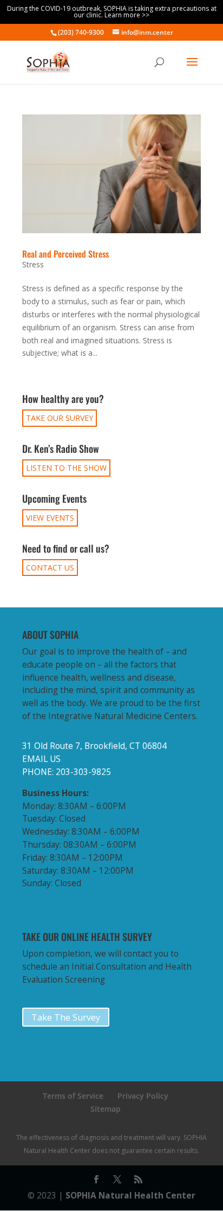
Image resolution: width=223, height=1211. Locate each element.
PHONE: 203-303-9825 (66, 772)
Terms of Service (73, 1096)
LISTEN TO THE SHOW (66, 468)
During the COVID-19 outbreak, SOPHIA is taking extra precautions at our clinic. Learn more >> (112, 12)
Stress (33, 264)
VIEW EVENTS (50, 517)
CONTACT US (50, 567)
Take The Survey (65, 1017)
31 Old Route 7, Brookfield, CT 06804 (94, 746)
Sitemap (105, 1109)
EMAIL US (41, 759)
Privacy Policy (142, 1096)
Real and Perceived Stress (65, 253)
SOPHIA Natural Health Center (130, 1195)
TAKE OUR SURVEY (59, 418)
